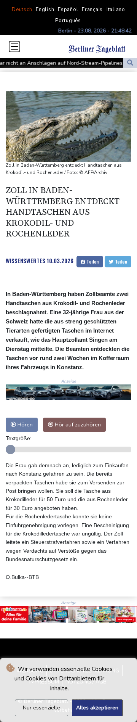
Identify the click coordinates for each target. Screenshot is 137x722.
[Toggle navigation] (14, 46)
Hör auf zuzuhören (77, 424)
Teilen (92, 261)
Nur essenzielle (41, 707)
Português (68, 20)
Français (92, 9)
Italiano (116, 9)
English (45, 9)
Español (68, 9)
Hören (24, 424)
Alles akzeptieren (97, 707)
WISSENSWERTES (25, 260)
